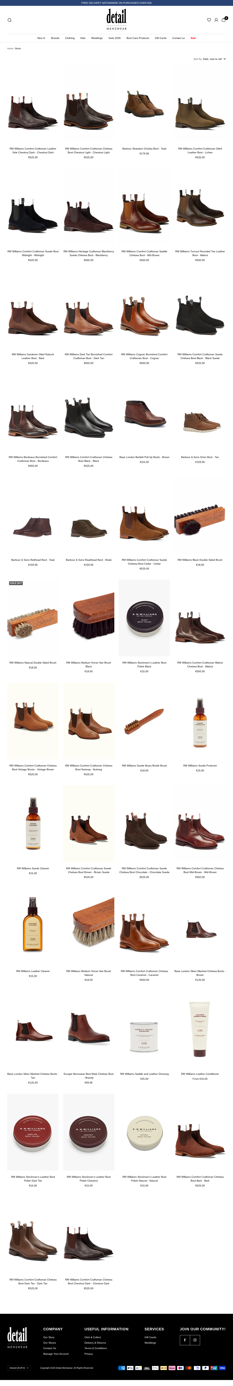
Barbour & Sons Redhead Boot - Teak (33, 559)
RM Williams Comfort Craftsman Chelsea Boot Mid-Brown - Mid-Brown (200, 870)
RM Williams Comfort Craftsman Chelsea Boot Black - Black (88, 459)
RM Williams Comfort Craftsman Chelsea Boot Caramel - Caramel (144, 973)
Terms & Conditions (95, 1348)
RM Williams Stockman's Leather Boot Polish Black (144, 664)
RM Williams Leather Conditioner (200, 1073)
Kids (82, 38)
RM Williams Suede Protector (200, 765)
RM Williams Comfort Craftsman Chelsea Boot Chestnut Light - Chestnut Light (88, 150)
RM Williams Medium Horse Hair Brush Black (88, 664)
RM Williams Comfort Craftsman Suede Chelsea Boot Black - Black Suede (200, 356)
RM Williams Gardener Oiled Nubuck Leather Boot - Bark (33, 356)
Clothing (70, 38)
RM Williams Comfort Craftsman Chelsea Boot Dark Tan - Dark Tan (33, 1281)
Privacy (88, 1353)
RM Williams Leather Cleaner (33, 971)
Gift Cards (161, 38)
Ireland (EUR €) (17, 1368)
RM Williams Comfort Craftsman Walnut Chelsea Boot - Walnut (200, 664)
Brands (55, 38)
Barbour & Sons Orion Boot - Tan (200, 457)
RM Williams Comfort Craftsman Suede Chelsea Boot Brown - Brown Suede (88, 870)
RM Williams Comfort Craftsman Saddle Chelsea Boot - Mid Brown (144, 253)
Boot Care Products (138, 38)
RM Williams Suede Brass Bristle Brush (144, 765)
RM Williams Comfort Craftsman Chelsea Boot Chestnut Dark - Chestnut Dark (88, 1281)
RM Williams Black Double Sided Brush (200, 559)
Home (10, 48)
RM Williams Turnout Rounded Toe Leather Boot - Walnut (200, 253)
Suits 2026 (114, 38)
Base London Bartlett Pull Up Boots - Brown (144, 457)
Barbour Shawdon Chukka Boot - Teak (144, 148)
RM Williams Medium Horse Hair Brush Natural (88, 973)
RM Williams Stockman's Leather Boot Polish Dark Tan (33, 1178)
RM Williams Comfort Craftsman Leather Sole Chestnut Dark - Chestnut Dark (33, 150)
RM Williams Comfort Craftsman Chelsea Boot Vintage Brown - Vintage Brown (33, 767)
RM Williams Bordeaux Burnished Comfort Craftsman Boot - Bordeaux (33, 459)
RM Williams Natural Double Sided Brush (32, 662)
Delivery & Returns (95, 1342)
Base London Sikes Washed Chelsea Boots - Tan (33, 1075)
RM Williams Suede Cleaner (33, 868)
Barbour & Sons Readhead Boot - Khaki (89, 559)
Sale (193, 38)
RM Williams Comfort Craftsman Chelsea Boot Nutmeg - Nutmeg (88, 767)
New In (41, 38)
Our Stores (49, 1342)
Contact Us (49, 1348)
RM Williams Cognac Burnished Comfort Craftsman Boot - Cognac (144, 356)
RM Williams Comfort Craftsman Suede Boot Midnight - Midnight (33, 253)
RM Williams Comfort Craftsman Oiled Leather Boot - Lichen (200, 150)
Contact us (178, 38)
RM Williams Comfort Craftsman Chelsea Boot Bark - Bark (200, 1178)
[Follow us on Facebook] (185, 1340)
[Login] (216, 20)
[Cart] (223, 20)
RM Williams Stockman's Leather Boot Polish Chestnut (89, 1178)
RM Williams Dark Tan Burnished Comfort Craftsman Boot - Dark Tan (88, 356)
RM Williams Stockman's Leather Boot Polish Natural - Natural (144, 1178)
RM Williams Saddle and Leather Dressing (144, 1073)
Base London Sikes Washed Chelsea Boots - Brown (200, 973)
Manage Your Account (56, 1353)
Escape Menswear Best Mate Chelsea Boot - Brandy (89, 1075)
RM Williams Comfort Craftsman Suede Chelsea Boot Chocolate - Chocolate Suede (144, 870)
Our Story (48, 1337)
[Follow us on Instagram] (195, 1340)
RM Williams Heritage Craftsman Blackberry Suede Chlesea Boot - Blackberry (89, 253)
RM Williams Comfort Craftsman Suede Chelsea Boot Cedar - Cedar (144, 561)
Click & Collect (92, 1337)
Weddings (97, 38)
